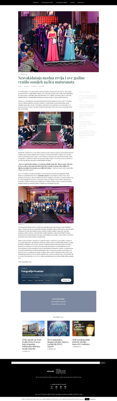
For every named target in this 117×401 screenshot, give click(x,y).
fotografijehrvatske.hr (58, 301)
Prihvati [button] (87, 399)
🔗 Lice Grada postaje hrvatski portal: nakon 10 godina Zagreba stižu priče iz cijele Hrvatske (58, 377)
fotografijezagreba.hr (58, 304)
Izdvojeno (34, 86)
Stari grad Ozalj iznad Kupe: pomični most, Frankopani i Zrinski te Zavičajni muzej (86, 106)
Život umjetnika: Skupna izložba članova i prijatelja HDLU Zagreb (57, 343)
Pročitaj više (92, 399)
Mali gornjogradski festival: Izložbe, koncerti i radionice (81, 342)
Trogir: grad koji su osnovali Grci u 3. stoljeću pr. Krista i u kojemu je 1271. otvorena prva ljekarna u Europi (88, 98)
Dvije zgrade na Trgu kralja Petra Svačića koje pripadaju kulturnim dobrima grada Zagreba (31, 344)
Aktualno (26, 86)
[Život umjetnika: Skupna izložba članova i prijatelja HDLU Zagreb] (58, 328)
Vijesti (20, 86)
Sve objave (41, 86)
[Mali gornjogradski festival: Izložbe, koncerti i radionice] (83, 328)
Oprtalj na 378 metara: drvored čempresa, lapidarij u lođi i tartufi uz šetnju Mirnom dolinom (87, 115)
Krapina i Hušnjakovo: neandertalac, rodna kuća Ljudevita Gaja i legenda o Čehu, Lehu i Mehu (88, 124)
